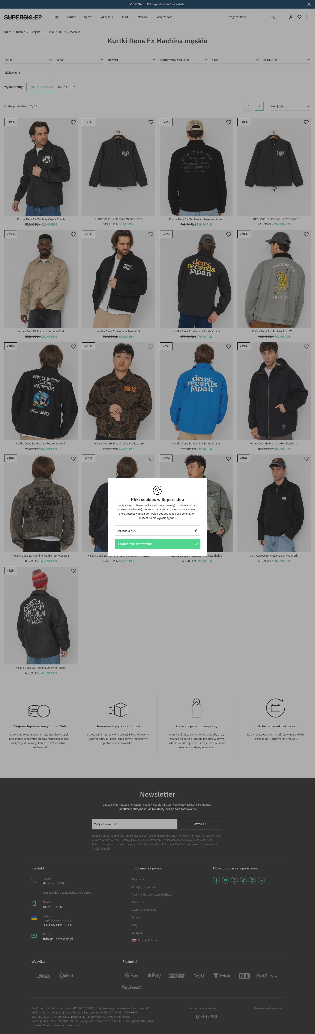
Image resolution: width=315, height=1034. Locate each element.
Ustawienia (127, 530)
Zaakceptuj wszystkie (135, 544)
